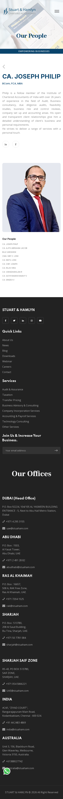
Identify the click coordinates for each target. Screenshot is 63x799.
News (5, 345)
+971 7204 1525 (15, 599)
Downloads (8, 356)
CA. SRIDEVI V (8, 280)
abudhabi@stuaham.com (20, 567)
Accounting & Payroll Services (19, 416)
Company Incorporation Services (21, 410)
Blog (5, 350)
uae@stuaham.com (17, 528)
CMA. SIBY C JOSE (10, 256)
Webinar (7, 361)
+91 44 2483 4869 (16, 722)
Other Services (10, 426)
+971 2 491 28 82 (15, 560)
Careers (6, 366)
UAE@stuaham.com (17, 690)
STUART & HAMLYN (16, 792)
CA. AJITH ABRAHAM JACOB (14, 248)
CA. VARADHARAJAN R (12, 272)
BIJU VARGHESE (9, 252)
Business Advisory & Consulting (20, 405)
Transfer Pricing (11, 400)
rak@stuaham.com (17, 606)
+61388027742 (14, 761)
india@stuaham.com (17, 729)
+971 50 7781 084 (16, 637)
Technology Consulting (15, 421)
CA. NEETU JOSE (9, 260)
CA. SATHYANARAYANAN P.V (14, 276)
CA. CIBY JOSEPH (9, 264)
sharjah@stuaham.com (19, 644)
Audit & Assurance (12, 389)
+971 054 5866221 (16, 684)
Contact (6, 372)
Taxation (7, 394)
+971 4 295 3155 (15, 521)
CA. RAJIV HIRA (9, 268)
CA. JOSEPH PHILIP (10, 244)
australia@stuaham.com (20, 768)
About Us (7, 340)
